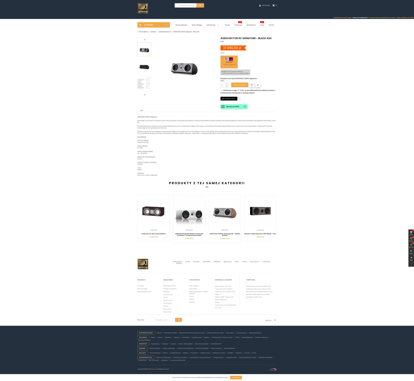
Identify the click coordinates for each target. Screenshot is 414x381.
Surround (247, 353)
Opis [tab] (141, 110)
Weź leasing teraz (228, 98)
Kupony (191, 299)
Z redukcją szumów (197, 337)
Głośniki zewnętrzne (216, 348)
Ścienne (254, 353)
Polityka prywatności (170, 289)
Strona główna (177, 261)
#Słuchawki (143, 337)
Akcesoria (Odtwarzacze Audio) (215, 333)
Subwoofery (239, 353)
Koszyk (188, 261)
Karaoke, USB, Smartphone (186, 344)
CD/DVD (159, 333)
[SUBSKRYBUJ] (178, 320)
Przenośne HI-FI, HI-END (170, 333)
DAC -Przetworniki (154, 360)
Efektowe (185, 353)
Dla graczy (177, 337)
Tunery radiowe (230, 333)
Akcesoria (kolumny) (155, 353)
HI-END (237, 337)
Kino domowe (194, 353)
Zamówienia (206, 261)
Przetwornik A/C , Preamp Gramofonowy (200, 357)
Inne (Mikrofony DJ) (216, 344)
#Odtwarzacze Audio (146, 333)
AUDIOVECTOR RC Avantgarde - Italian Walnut (225, 234)
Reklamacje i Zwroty (169, 286)
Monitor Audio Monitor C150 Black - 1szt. (260, 234)
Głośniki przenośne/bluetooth (185, 348)
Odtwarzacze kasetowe (255, 333)
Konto (237, 261)
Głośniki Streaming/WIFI (202, 348)
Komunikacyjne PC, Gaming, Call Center (222, 337)
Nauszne (153, 337)
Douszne (160, 337)
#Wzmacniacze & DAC (145, 357)
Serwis (165, 297)
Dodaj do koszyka (240, 85)
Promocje (196, 261)
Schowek (192, 302)
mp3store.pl (154, 369)
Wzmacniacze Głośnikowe (180, 357)
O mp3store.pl (168, 294)
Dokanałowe (168, 337)
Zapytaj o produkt (232, 106)
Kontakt (178, 263)
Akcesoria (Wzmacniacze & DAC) (247, 357)
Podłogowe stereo (205, 353)
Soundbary (230, 353)
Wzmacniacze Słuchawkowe (163, 357)
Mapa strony (228, 261)
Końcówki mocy (142, 360)
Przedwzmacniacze (219, 357)
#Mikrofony (143, 344)
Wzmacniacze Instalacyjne (265, 357)
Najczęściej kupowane (144, 291)
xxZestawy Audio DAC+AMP (177, 360)
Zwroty (244, 261)
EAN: (222, 41)
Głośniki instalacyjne (154, 348)
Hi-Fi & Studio (185, 337)
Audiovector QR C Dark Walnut (154, 234)
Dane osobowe (194, 286)
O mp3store (266, 261)
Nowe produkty (142, 289)
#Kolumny (142, 353)
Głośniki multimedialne (169, 348)
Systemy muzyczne (242, 333)
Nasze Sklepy (167, 312)
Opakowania (167, 303)
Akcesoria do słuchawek (144, 340)
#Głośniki (142, 348)
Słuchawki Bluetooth (247, 337)
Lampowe (173, 344)
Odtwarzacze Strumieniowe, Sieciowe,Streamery (192, 333)
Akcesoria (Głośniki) (229, 348)
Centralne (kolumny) (175, 353)
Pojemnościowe (155, 344)
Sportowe (206, 337)
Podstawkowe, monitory (218, 353)
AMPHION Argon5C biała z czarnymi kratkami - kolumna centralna (189, 234)
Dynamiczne (165, 344)
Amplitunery (164, 360)
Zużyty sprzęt (254, 261)
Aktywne (165, 353)
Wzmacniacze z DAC (231, 357)
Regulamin (217, 261)
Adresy (191, 296)
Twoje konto (194, 280)
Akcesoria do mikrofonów (202, 344)
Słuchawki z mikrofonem (261, 337)
